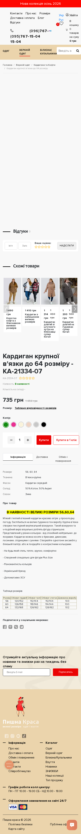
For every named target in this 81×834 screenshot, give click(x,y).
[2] (39, 247)
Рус (61, 20)
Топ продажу (54, 780)
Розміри (45, 13)
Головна (7, 65)
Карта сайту (16, 829)
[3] (42, 247)
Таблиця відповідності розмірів (35, 408)
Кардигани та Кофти (44, 65)
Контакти (16, 13)
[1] (36, 247)
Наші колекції (55, 776)
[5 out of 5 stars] (33, 378)
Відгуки (15, 22)
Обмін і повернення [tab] (63, 458)
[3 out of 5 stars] (26, 378)
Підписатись (66, 672)
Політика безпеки (20, 824)
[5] (48, 247)
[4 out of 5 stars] (29, 378)
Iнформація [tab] (18, 457)
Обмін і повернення (21, 757)
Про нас (31, 13)
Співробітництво (19, 771)
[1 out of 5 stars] (20, 378)
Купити (44, 440)
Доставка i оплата (22, 18)
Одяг (6, 51)
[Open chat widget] (72, 825)
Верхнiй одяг (24, 52)
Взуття (50, 762)
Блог (41, 18)
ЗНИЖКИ (52, 771)
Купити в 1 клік (66, 440)
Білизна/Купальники (48, 52)
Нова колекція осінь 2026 (40, 4)
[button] (74, 309)
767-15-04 (20, 39)
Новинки (51, 766)
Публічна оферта (61, 824)
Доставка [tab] (42, 457)
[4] (45, 247)
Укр (61, 15)
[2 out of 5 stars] (23, 378)
